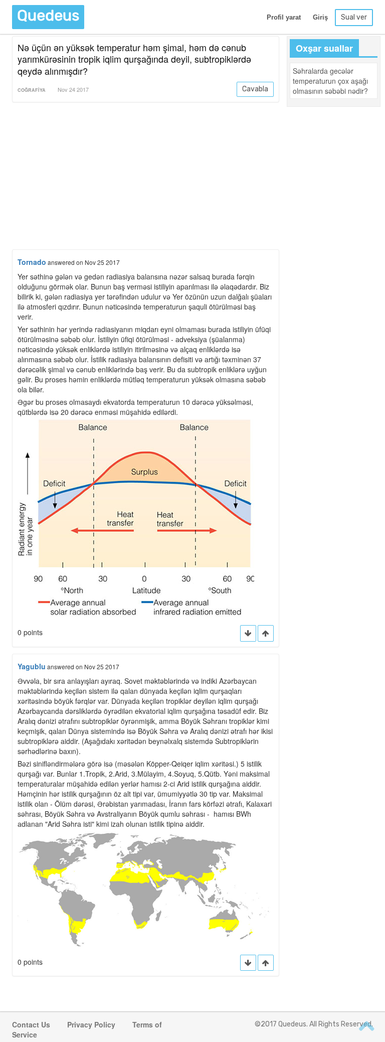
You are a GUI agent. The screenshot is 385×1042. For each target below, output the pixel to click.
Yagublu (32, 666)
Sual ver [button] (354, 17)
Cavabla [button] (255, 89)
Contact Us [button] (31, 1024)
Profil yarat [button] (284, 17)
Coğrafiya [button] (32, 90)
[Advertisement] (145, 177)
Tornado (32, 262)
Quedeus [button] (48, 16)
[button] (266, 633)
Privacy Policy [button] (91, 1024)
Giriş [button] (320, 17)
